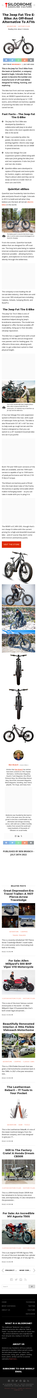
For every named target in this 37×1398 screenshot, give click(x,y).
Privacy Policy (10, 1388)
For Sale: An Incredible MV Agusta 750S (18, 1215)
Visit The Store (11, 544)
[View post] (18, 915)
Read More (7, 951)
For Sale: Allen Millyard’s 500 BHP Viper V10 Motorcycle (18, 963)
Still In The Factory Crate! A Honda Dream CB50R (18, 1153)
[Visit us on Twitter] (17, 1381)
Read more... (13, 1359)
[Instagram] (16, 836)
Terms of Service (24, 1388)
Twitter (31, 1306)
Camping (24, 931)
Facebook (30, 1302)
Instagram (30, 1314)
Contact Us (18, 1390)
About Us (6, 1310)
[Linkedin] (18, 836)
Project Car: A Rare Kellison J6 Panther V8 (11, 1270)
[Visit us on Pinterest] (20, 1381)
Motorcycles (24, 26)
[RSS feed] (3, 5)
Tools (27, 1125)
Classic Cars (28, 1061)
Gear (20, 1125)
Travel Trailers (19, 935)
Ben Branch (16, 64)
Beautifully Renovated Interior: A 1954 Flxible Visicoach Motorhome (18, 1027)
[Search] (31, 1286)
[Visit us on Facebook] (11, 1279)
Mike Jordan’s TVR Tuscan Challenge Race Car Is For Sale (27, 1270)
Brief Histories (9, 1306)
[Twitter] (21, 836)
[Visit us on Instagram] (20, 1279)
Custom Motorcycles (11, 998)
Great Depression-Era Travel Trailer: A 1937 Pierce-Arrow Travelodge (18, 895)
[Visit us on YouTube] (13, 1381)
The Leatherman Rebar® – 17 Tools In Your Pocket (18, 1090)
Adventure (11, 26)
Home (4, 1302)
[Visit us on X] (16, 1279)
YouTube (31, 1310)
